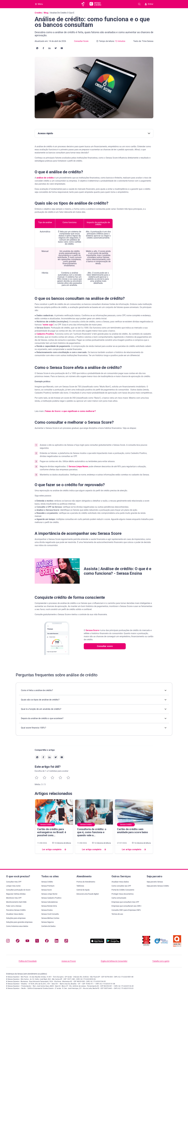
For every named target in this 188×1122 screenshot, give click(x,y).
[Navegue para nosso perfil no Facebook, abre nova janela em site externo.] (47, 941)
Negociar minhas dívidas (16, 894)
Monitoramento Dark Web (16, 902)
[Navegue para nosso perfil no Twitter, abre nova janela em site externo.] (37, 941)
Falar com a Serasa (13, 906)
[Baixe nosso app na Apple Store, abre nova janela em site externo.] (97, 942)
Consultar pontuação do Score (18, 890)
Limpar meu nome (13, 886)
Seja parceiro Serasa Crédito (158, 886)
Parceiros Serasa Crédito (16, 910)
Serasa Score (92, 630)
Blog (46, 13)
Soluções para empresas (16, 918)
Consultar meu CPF (13, 882)
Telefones (80, 886)
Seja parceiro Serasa (155, 882)
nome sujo (48, 324)
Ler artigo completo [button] (52, 849)
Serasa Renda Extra (49, 906)
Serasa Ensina (47, 910)
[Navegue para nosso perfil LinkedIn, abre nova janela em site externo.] (56, 941)
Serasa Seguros (47, 922)
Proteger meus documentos (123, 894)
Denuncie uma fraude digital (87, 894)
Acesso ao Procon (69, 961)
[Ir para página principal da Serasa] (84, 4)
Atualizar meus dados (14, 914)
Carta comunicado (119, 898)
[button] (37, 48)
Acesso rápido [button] (45, 133)
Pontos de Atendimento (85, 882)
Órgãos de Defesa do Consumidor (114, 961)
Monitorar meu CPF (14, 898)
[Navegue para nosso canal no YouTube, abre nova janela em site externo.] (27, 941)
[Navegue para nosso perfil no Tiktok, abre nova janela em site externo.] (17, 941)
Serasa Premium (47, 886)
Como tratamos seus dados (17, 926)
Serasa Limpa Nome (78, 466)
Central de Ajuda (83, 890)
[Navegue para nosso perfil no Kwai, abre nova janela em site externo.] (66, 941)
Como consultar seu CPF (121, 886)
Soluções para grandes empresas (19, 922)
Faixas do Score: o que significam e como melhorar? (70, 411)
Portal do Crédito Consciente (123, 890)
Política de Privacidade (28, 961)
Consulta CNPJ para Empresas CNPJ (126, 910)
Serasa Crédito (47, 882)
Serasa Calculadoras (49, 902)
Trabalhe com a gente (160, 961)
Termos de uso (117, 914)
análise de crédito (45, 178)
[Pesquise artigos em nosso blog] (139, 4)
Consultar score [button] (105, 646)
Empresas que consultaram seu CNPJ (126, 906)
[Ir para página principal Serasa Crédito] (95, 4)
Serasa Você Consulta (50, 914)
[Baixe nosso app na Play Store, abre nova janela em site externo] (113, 942)
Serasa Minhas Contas (50, 918)
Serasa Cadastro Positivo (51, 898)
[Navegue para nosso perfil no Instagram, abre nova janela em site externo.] (8, 941)
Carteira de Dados (48, 926)
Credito (38, 13)
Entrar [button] (150, 4)
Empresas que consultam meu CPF (125, 902)
